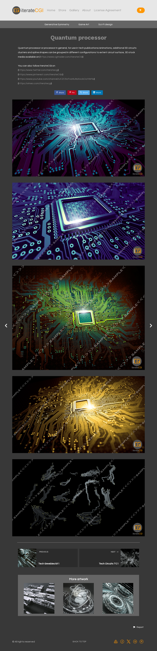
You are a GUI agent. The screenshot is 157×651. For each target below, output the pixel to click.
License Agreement (107, 10)
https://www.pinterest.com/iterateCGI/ (41, 74)
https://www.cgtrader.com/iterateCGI (61, 57)
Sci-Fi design (105, 24)
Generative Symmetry (56, 24)
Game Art (83, 24)
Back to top (79, 642)
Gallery (74, 10)
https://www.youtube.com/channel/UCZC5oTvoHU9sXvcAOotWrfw (56, 79)
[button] (138, 627)
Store (62, 10)
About (86, 10)
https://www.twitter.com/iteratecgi (38, 70)
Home (51, 10)
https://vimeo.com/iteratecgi (35, 83)
